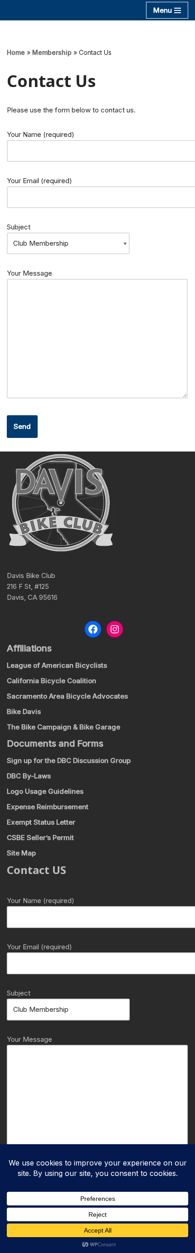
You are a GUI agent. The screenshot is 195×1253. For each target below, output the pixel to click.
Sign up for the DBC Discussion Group (69, 760)
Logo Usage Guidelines (45, 791)
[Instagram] (115, 629)
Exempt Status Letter (41, 822)
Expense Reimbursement (47, 806)
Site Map (21, 853)
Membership (52, 52)
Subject (18, 227)
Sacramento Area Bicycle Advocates (67, 696)
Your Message (29, 273)
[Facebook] (93, 629)
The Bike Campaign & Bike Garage (63, 727)
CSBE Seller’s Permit (40, 837)
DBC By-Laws (29, 776)
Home (16, 52)
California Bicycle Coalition (51, 680)
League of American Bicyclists (57, 665)
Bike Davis (24, 711)
